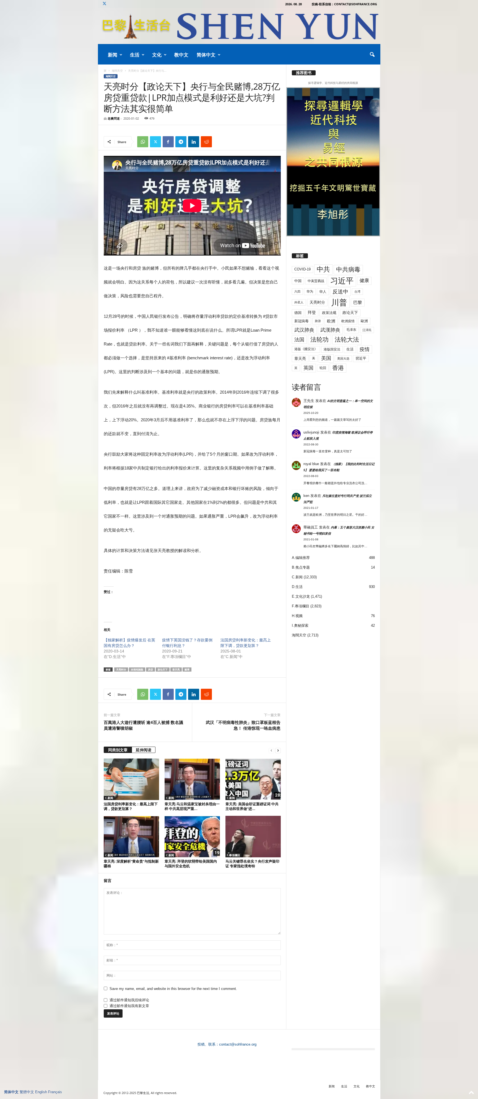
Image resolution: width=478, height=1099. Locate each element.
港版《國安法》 (306, 349)
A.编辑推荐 (301, 558)
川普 (339, 302)
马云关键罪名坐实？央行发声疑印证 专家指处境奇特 (252, 863)
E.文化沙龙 (301, 596)
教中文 (181, 54)
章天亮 (176, 669)
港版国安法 (332, 349)
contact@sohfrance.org (237, 1044)
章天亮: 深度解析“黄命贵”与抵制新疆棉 (131, 863)
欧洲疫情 (348, 321)
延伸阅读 (143, 749)
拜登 (312, 312)
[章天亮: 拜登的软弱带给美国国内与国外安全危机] (192, 836)
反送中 (340, 292)
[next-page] (278, 750)
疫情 (365, 349)
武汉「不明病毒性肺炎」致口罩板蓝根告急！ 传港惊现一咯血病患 (243, 725)
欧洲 (331, 321)
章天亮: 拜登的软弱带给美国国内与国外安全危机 (191, 863)
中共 (323, 269)
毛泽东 (351, 330)
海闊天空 (117, 71)
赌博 (187, 669)
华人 (322, 292)
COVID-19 (302, 269)
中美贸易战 (316, 281)
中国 (298, 281)
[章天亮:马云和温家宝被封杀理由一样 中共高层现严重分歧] (192, 779)
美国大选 (343, 358)
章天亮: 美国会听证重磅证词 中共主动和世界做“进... (252, 806)
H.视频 (297, 616)
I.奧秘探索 (300, 625)
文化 (157, 54)
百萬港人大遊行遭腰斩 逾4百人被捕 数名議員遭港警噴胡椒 (143, 725)
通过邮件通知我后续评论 (129, 1000)
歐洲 (364, 321)
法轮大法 (347, 339)
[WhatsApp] (142, 141)
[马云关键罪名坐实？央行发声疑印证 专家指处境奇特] (253, 836)
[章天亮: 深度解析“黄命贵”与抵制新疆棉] (131, 836)
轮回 (322, 368)
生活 (134, 54)
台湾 (357, 291)
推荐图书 (303, 72)
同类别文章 (118, 749)
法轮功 (319, 339)
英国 (308, 368)
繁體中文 (27, 1092)
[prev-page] (271, 750)
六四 (297, 291)
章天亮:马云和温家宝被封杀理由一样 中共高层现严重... (192, 806)
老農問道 (114, 118)
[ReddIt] (206, 141)
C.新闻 (109, 798)
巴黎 (357, 302)
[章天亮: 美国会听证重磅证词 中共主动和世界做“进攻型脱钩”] (253, 779)
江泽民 (367, 330)
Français (55, 1092)
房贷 (150, 669)
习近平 (342, 281)
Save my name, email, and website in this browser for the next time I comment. (173, 989)
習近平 (360, 358)
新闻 (112, 54)
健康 (364, 280)
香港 (338, 368)
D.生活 (297, 587)
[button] (372, 55)
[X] (104, 4)
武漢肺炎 (330, 330)
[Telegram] (180, 141)
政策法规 (329, 313)
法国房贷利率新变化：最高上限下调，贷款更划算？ (131, 806)
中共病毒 (348, 269)
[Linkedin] (193, 141)
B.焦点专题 (301, 567)
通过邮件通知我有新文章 (129, 1006)
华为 (309, 291)
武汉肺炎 (304, 330)
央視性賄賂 (137, 669)
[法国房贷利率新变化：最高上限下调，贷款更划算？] (131, 779)
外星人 (298, 302)
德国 (298, 313)
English (41, 1092)
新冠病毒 (301, 321)
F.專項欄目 (233, 855)
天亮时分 (121, 669)
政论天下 (163, 669)
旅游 (318, 321)
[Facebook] (168, 141)
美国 (326, 358)
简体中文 (206, 54)
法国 (299, 339)
